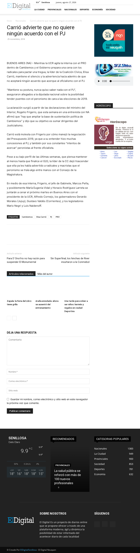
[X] (18, 46)
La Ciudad (39, 9)
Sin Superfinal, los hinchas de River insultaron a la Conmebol (70, 260)
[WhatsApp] (33, 46)
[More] (41, 46)
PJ (51, 217)
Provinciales (54, 9)
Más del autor (45, 274)
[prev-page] (9, 318)
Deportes (84, 9)
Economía (97, 9)
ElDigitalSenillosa (28, 549)
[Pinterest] (26, 46)
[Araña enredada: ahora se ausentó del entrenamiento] (48, 289)
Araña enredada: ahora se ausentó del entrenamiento (47, 304)
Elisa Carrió (41, 217)
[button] (129, 9)
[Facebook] (10, 46)
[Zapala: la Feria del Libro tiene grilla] (19, 289)
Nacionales (70, 9)
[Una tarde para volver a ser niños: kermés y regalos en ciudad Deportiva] (76, 289)
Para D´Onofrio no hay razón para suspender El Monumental (26, 260)
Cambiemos (27, 217)
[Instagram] (105, 524)
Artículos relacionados (21, 274)
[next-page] (14, 318)
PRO (58, 217)
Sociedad (110, 9)
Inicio (9, 20)
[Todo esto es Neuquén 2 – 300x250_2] (113, 55)
